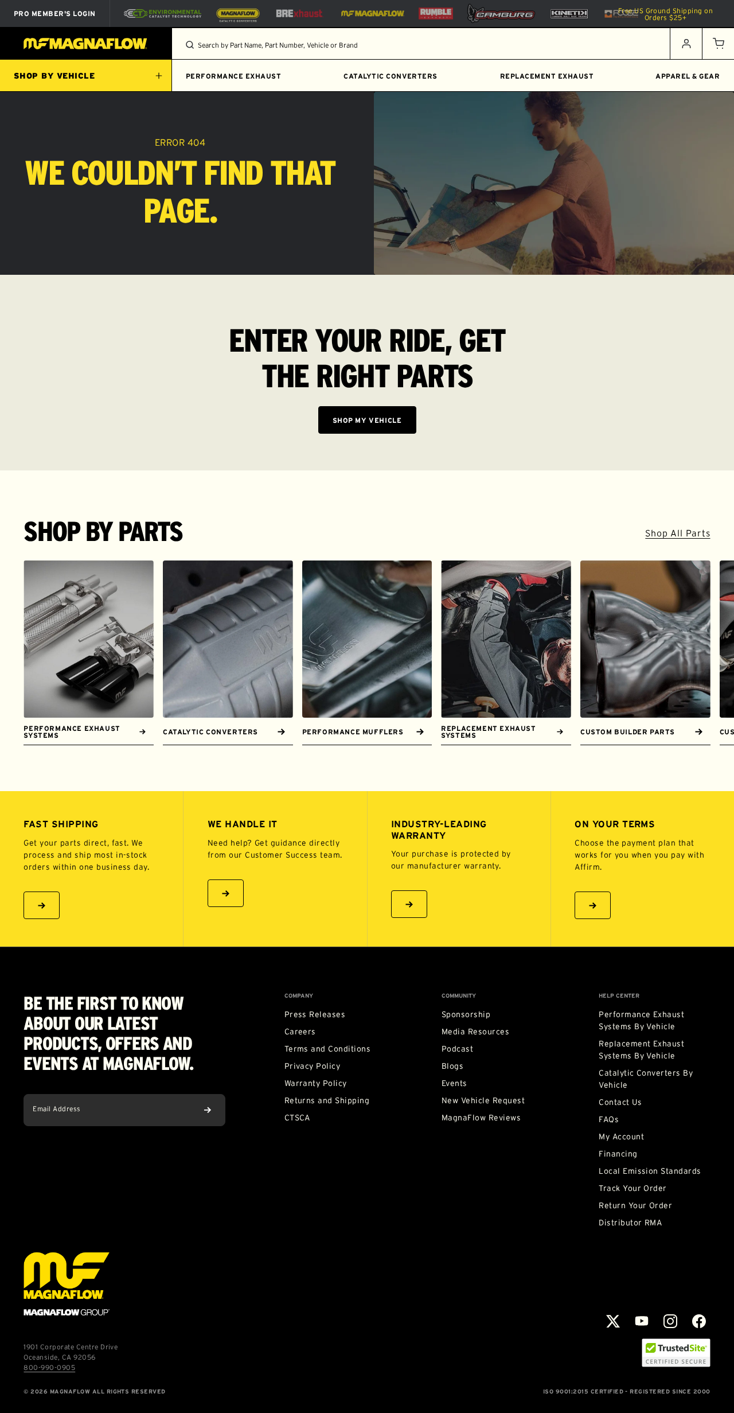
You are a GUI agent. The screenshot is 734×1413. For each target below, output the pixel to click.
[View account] (686, 44)
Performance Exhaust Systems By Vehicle (641, 1020)
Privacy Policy (312, 1066)
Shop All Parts (677, 533)
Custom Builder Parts (627, 731)
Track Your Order (633, 1188)
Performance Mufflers (353, 731)
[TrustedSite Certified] (676, 1352)
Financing (618, 1153)
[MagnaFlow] (371, 13)
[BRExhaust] (299, 13)
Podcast (457, 1048)
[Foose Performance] (621, 14)
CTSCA (297, 1117)
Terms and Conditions (327, 1048)
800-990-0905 (49, 1367)
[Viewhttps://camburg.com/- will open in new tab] (501, 13)
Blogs (452, 1066)
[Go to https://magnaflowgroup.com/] (67, 1283)
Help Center (619, 996)
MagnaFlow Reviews (481, 1117)
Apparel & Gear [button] (687, 76)
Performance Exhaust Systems (72, 732)
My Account (621, 1136)
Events (454, 1083)
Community (459, 996)
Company (298, 996)
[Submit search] (190, 45)
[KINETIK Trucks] (569, 13)
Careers (300, 1031)
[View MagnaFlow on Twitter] (613, 1321)
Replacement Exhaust (547, 76)
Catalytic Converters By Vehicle (646, 1078)
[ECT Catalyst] (162, 13)
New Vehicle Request (483, 1100)
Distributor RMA (630, 1222)
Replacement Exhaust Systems (488, 732)
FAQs (609, 1119)
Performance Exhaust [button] (233, 76)
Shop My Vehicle (367, 420)
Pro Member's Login (55, 13)
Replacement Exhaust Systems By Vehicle (641, 1049)
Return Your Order (635, 1205)
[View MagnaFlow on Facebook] (699, 1321)
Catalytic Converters (210, 731)
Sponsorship (466, 1014)
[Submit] (207, 1110)
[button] (718, 44)
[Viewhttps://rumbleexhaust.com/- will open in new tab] (436, 13)
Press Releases (315, 1014)
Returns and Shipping (327, 1100)
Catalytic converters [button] (390, 76)
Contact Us (620, 1102)
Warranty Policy (315, 1083)
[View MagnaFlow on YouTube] (641, 1321)
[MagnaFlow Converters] (238, 13)
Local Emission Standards (650, 1170)
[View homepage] (86, 44)
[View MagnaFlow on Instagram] (670, 1321)
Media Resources (475, 1031)
